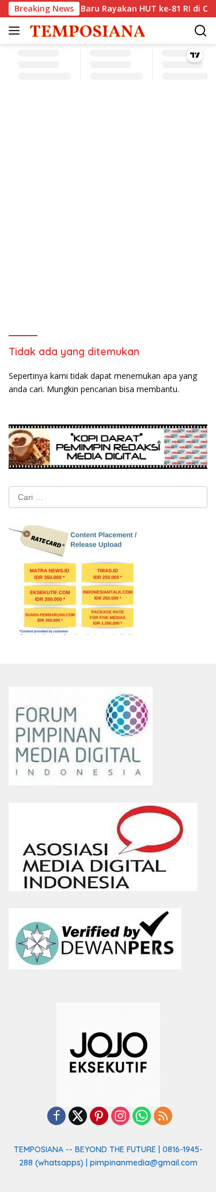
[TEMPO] (86, 30)
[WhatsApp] (141, 1117)
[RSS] (163, 1117)
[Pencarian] (200, 30)
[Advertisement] (108, 211)
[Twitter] (78, 1117)
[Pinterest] (99, 1117)
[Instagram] (120, 1117)
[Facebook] (56, 1117)
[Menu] (16, 30)
